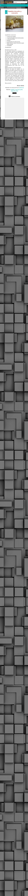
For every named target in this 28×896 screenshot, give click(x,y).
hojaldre (13, 89)
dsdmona (21, 87)
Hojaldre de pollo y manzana (14, 12)
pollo (21, 89)
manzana (17, 89)
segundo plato (14, 90)
